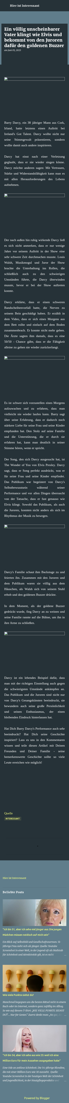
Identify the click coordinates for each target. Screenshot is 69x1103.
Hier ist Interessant (24, 5)
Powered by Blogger (37, 1098)
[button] (6, 57)
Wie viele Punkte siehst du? (18, 995)
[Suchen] (64, 5)
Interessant (13, 819)
